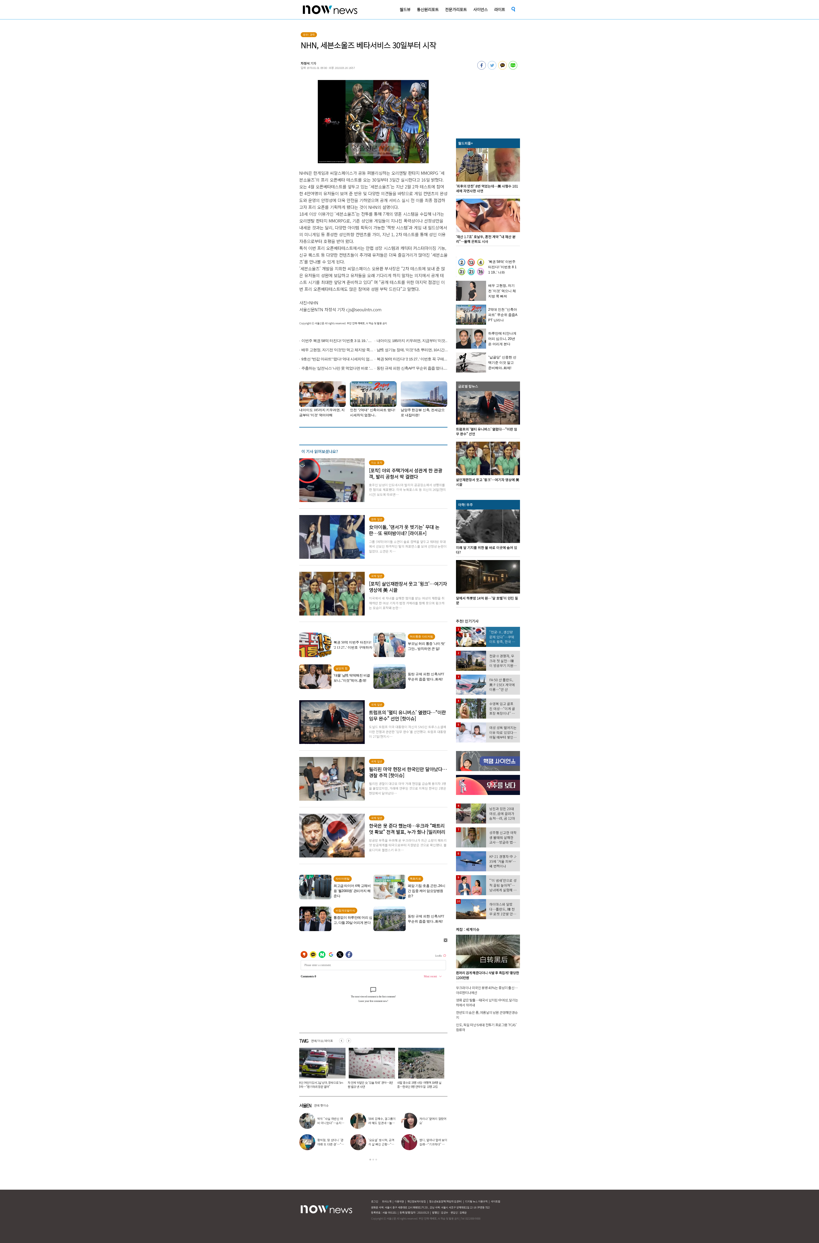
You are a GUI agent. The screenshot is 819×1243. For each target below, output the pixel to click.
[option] (321, 1069)
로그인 (374, 1201)
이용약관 (399, 1201)
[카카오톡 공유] (502, 68)
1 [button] (370, 1159)
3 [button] (376, 1159)
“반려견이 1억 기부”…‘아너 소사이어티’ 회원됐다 (370, 1084)
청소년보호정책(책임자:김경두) (445, 1201)
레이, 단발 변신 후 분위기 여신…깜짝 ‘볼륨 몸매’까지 (433, 1122)
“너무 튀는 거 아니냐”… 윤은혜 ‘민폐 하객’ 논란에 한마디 (330, 1122)
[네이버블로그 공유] (513, 68)
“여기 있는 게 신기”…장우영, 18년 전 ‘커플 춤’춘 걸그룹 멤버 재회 (331, 1144)
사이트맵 (495, 1201)
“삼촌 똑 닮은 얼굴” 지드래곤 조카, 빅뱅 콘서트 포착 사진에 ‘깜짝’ (382, 1122)
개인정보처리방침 (416, 1201)
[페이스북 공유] (481, 68)
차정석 (305, 63)
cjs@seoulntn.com (364, 309)
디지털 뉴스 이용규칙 (476, 1201)
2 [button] (373, 1159)
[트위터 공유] (492, 68)
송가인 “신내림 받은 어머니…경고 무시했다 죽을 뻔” (381, 1144)
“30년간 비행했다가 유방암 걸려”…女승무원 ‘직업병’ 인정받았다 (319, 1084)
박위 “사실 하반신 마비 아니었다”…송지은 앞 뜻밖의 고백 (418, 1084)
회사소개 (386, 1201)
